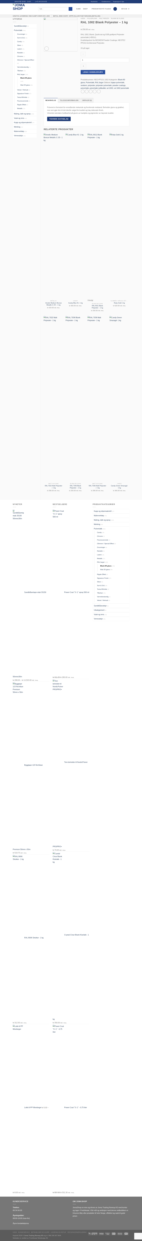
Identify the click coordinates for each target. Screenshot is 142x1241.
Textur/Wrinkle (22, 97)
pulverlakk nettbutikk (98, 88)
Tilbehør (20, 71)
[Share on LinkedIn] (99, 91)
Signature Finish (23, 93)
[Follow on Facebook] (128, 1)
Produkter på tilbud (101, 9)
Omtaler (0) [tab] (87, 100)
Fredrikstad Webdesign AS (38, 1238)
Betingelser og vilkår (40, 1232)
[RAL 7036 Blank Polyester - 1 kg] (75, 399)
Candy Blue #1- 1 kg (75, 303)
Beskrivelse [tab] (50, 100)
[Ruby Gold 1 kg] (119, 216)
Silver (19, 45)
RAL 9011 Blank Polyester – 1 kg (97, 307)
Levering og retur (58, 1232)
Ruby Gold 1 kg (119, 303)
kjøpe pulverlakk (117, 82)
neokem (84, 85)
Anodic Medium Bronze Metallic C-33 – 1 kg (53, 304)
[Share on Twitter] (87, 91)
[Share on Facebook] (83, 91)
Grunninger (21, 34)
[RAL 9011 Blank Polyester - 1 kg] (97, 216)
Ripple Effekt (21, 105)
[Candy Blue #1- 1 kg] (75, 216)
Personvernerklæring (77, 1232)
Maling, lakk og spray (22, 114)
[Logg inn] (115, 9)
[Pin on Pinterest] (95, 91)
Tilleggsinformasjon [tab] (69, 100)
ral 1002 (110, 88)
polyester (91, 85)
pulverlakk (85, 88)
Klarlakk (20, 53)
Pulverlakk (18, 30)
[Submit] (70, 9)
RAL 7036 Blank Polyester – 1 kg (75, 487)
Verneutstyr (18, 136)
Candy (19, 41)
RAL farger (21, 74)
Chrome (20, 56)
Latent (19, 49)
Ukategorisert (99, 610)
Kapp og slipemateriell (23, 122)
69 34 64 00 (17, 1210)
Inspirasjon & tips (118, 1)
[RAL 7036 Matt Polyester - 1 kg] (97, 399)
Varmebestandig (23, 67)
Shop (85, 9)
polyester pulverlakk (104, 85)
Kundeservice (106, 1)
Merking (17, 127)
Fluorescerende (22, 101)
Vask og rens (19, 118)
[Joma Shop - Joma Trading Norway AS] (24, 8)
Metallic (20, 108)
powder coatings (118, 85)
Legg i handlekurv (93, 72)
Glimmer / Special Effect (25, 60)
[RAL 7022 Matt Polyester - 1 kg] (53, 399)
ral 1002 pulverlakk (121, 88)
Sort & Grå (21, 38)
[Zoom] (46, 48)
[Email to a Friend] (91, 91)
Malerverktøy (19, 131)
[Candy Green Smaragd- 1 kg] (119, 399)
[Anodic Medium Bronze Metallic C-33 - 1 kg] (53, 216)
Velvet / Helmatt (22, 90)
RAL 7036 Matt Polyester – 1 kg (97, 487)
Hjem (78, 9)
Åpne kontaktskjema (21, 1223)
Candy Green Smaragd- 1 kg (119, 487)
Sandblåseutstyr (20, 26)
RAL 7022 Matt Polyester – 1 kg (53, 487)
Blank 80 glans (26, 78)
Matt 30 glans (25, 85)
